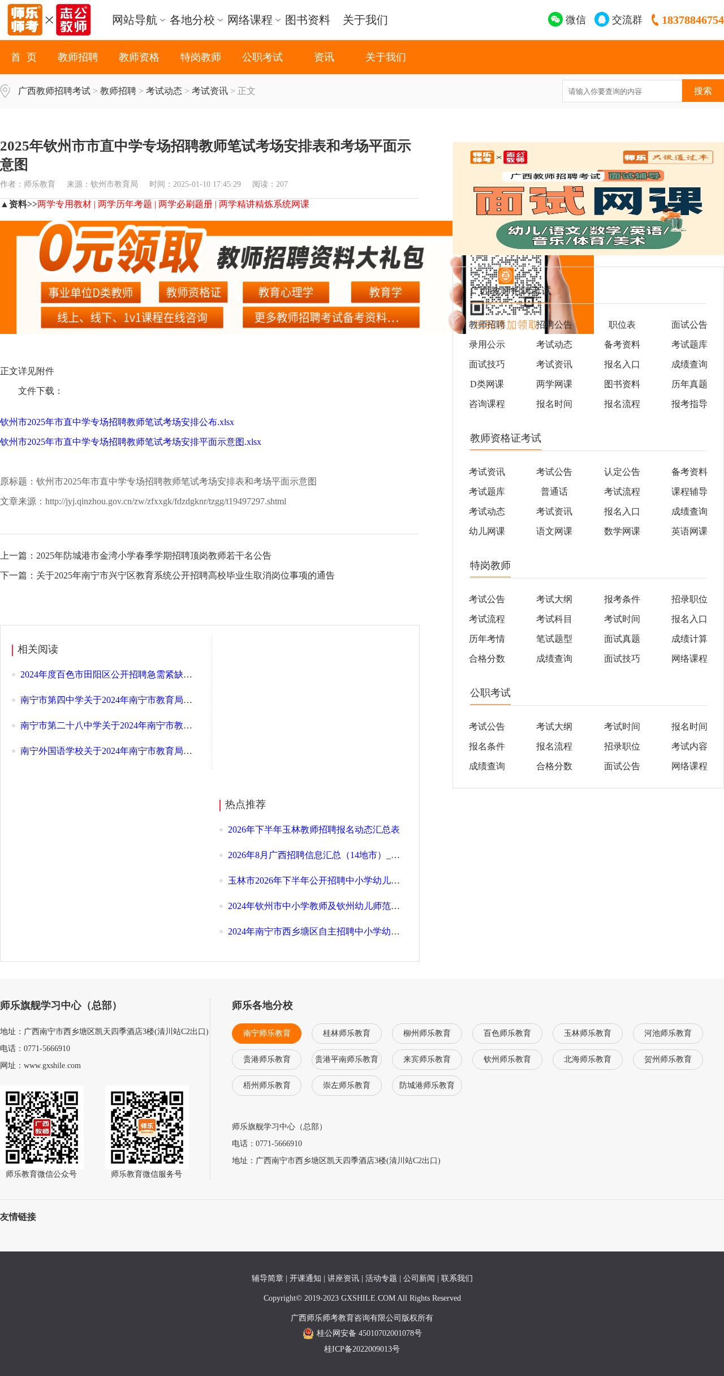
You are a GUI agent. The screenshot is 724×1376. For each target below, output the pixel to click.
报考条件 (622, 599)
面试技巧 (487, 364)
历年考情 (487, 639)
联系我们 (457, 1278)
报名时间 (554, 404)
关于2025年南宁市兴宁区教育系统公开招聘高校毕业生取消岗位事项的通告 (185, 575)
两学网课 (554, 384)
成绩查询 (689, 364)
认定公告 (622, 472)
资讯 (324, 57)
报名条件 (487, 746)
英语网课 (689, 531)
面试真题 (622, 639)
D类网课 (487, 384)
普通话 (554, 491)
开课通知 (305, 1278)
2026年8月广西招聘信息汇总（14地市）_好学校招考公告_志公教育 (361, 855)
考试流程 (622, 491)
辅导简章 (267, 1278)
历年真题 (689, 384)
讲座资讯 (343, 1278)
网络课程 (689, 658)
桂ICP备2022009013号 (362, 1349)
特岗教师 (200, 57)
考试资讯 (210, 91)
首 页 (24, 57)
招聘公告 (554, 324)
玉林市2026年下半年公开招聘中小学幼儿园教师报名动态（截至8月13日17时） (384, 880)
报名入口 (622, 364)
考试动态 (164, 91)
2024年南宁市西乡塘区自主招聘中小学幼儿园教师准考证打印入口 (359, 931)
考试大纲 (554, 599)
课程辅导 (689, 491)
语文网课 (554, 531)
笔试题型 (554, 639)
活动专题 (381, 1278)
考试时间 (622, 619)
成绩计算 (689, 639)
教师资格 (139, 57)
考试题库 (689, 344)
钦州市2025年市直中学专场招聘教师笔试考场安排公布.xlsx (117, 422)
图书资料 (307, 20)
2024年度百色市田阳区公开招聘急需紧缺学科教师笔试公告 (138, 674)
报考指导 (689, 404)
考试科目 (554, 619)
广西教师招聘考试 (54, 91)
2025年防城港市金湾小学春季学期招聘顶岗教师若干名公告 (154, 555)
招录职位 (622, 746)
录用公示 (487, 344)
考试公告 (554, 472)
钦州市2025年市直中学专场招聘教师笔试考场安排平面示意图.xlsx (130, 442)
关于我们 (365, 20)
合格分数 (487, 658)
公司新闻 (419, 1278)
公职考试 (262, 57)
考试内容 (689, 746)
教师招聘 (78, 57)
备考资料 (622, 344)
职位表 (622, 324)
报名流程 (622, 404)
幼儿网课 (487, 531)
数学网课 (622, 531)
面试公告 (689, 324)
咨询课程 (487, 404)
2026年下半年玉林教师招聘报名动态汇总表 (314, 829)
